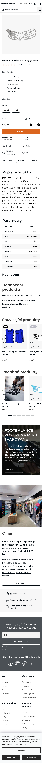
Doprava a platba (28, 690)
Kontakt (5, 686)
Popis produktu (8, 160)
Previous (2, 339)
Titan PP (33, 246)
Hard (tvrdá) (32, 251)
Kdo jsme (5, 682)
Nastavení (21, 750)
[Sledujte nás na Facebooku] (10, 663)
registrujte (6, 307)
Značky (24, 728)
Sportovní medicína (28, 716)
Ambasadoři (6, 713)
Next (40, 339)
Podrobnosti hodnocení (25, 65)
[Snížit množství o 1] (31, 124)
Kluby (4, 717)
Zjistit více (19, 583)
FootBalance (25, 572)
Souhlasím (31, 757)
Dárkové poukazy (28, 724)
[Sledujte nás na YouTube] (32, 663)
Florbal (24, 712)
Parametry (21, 160)
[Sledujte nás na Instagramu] (17, 663)
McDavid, (20, 569)
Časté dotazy (26, 682)
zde (25, 744)
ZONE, (13, 569)
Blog (3, 709)
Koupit (20, 132)
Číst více (6, 99)
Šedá (35, 241)
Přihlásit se (19, 642)
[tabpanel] (14, 343)
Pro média (5, 694)
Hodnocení (33, 160)
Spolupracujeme (7, 690)
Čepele (34, 231)
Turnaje (4, 725)
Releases (5, 721)
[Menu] (39, 10)
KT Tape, (14, 572)
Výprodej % (26, 720)
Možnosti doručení (34, 119)
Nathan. (6, 575)
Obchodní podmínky (29, 698)
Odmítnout (10, 757)
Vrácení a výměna (28, 694)
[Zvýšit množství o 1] (38, 124)
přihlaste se (21, 304)
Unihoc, (6, 569)
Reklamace (26, 686)
